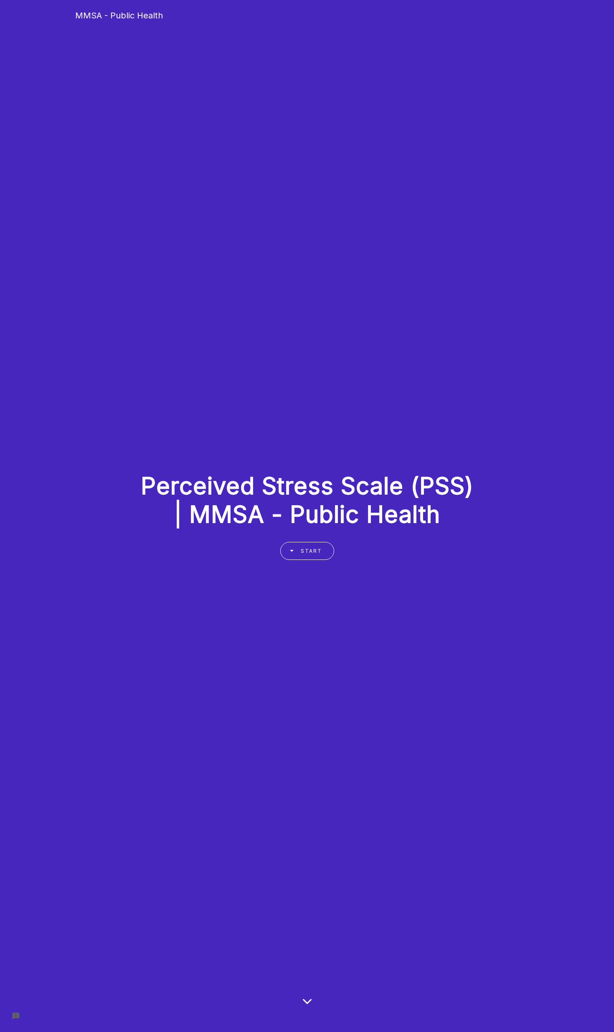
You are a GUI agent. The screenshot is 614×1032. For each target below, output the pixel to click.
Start (311, 551)
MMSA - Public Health (119, 15)
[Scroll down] (307, 1010)
